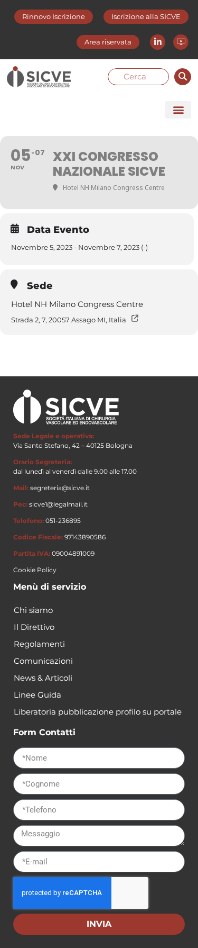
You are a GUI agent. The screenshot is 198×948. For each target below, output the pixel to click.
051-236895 (63, 521)
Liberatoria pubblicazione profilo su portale (98, 712)
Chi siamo (33, 610)
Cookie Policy (34, 570)
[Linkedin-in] (157, 42)
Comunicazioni (43, 661)
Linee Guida (37, 695)
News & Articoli (43, 678)
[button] (178, 110)
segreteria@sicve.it (60, 488)
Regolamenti (39, 644)
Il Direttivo (34, 627)
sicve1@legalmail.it (58, 504)
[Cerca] (182, 76)
